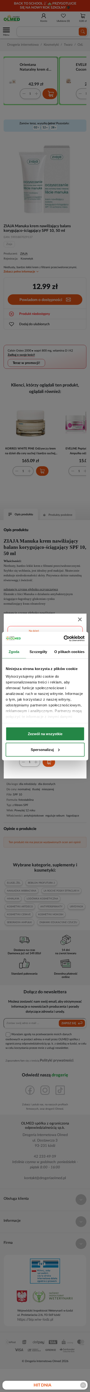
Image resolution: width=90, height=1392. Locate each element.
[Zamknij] (80, 619)
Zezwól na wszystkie (45, 734)
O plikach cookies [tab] (69, 652)
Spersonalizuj (42, 749)
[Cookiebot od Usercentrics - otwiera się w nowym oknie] (64, 638)
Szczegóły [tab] (38, 652)
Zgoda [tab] (14, 652)
